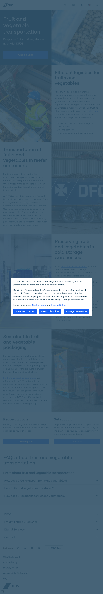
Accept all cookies (25, 311)
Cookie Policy (39, 305)
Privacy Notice (58, 305)
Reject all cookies (50, 311)
